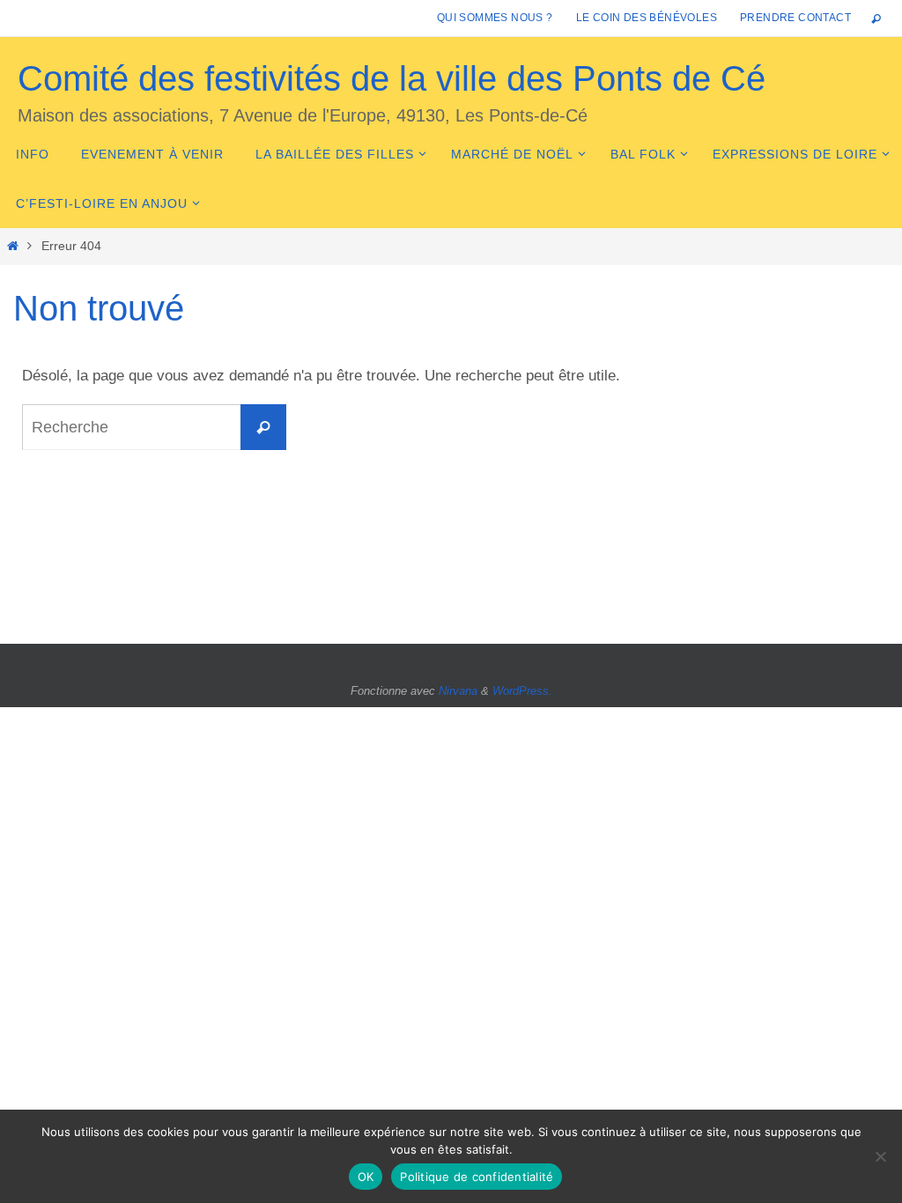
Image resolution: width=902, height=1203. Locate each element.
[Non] (880, 1156)
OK (366, 1177)
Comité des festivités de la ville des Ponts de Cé (391, 78)
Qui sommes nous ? (495, 17)
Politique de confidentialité (476, 1177)
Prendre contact (795, 17)
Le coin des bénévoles (646, 17)
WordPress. (522, 690)
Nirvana (458, 690)
